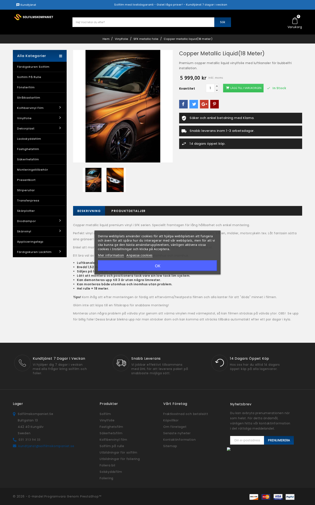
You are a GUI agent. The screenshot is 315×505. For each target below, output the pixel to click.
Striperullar (26, 190)
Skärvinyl (24, 231)
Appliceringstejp (30, 242)
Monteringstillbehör (32, 170)
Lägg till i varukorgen (245, 88)
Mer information (111, 255)
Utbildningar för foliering (120, 459)
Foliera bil (107, 465)
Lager (18, 403)
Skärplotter (26, 211)
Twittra (193, 104)
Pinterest (214, 104)
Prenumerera (279, 440)
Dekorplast (25, 128)
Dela (183, 104)
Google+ (204, 104)
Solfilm (105, 414)
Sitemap (170, 446)
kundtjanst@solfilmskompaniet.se (46, 446)
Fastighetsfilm (28, 149)
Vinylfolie (24, 118)
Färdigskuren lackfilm (34, 252)
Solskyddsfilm (111, 472)
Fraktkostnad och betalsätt (185, 414)
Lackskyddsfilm (29, 139)
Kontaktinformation (179, 439)
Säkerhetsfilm (28, 159)
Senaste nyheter (177, 433)
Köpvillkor (171, 420)
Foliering (106, 478)
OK (157, 265)
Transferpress (28, 200)
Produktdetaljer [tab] (128, 211)
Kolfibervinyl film (30, 108)
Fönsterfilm (26, 87)
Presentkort (26, 180)
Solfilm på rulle (29, 77)
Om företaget (175, 427)
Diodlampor (26, 221)
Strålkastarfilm (28, 98)
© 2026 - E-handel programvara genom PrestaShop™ (57, 496)
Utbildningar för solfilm (118, 452)
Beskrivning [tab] (89, 211)
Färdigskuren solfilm (33, 67)
